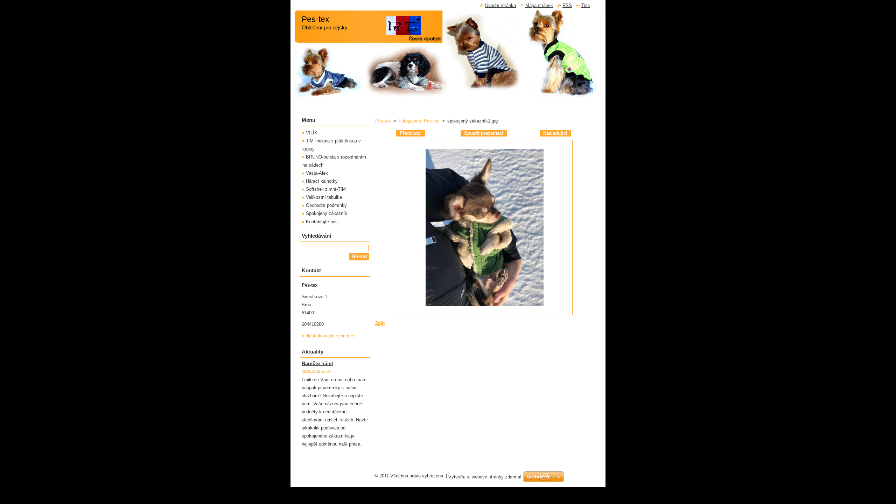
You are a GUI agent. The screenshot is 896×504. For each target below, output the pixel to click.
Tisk (585, 5)
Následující (555, 133)
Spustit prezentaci (483, 133)
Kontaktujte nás (322, 221)
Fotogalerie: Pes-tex (419, 121)
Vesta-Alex (317, 173)
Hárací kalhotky (322, 181)
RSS (567, 5)
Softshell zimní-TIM (326, 189)
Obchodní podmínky (326, 205)
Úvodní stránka (500, 5)
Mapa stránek (539, 5)
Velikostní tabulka (324, 197)
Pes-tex (383, 121)
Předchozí (411, 133)
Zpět (380, 323)
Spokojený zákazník (326, 213)
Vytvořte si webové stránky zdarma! (485, 476)
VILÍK (311, 132)
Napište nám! (317, 363)
